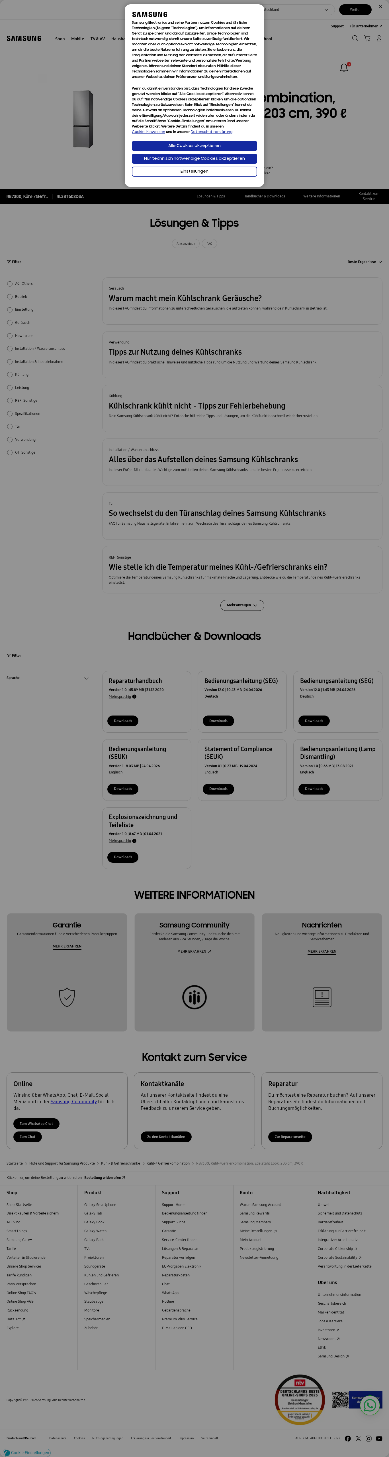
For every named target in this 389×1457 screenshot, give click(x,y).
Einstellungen (194, 171)
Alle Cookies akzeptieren (194, 146)
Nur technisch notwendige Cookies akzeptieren (194, 159)
